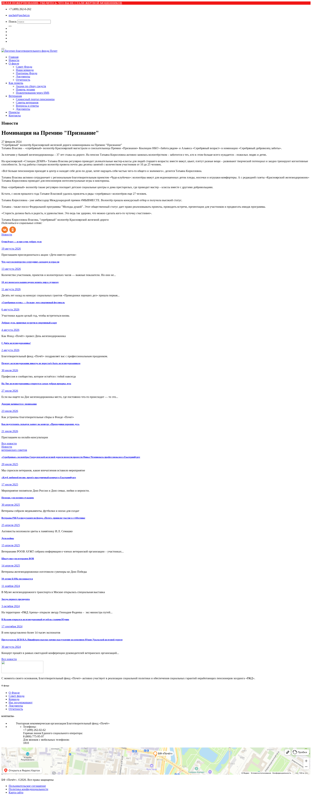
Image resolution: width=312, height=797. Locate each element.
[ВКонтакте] (5, 229)
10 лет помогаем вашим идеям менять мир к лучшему (30, 282)
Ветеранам (15, 96)
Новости (14, 60)
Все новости (9, 443)
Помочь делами (25, 89)
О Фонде (14, 692)
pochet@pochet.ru (19, 15)
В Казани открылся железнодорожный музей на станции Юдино (35, 619)
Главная (13, 57)
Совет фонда (16, 695)
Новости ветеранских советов (14, 448)
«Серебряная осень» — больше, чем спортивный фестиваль (33, 302)
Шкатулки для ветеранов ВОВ (17, 558)
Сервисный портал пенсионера (35, 99)
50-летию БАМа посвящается (17, 578)
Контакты (15, 115)
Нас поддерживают (20, 702)
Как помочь (16, 83)
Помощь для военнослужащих (17, 497)
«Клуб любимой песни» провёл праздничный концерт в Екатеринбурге (38, 477)
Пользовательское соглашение (27, 785)
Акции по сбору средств (31, 86)
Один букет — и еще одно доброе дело (21, 241)
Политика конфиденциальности (28, 789)
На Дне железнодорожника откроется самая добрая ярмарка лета (36, 383)
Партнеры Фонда (26, 73)
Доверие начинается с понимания (19, 404)
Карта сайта (16, 792)
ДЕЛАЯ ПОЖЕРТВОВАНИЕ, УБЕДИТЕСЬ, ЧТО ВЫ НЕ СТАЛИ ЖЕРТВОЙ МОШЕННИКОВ (61, 3)
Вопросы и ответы (27, 105)
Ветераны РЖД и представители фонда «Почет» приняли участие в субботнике (43, 518)
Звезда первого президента (15, 599)
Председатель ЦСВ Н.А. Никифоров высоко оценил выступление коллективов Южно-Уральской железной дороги (61, 639)
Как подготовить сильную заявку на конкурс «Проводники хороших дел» (40, 424)
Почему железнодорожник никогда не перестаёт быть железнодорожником (40, 363)
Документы (23, 76)
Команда (14, 699)
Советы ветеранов (27, 102)
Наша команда (25, 70)
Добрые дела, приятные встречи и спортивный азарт (29, 322)
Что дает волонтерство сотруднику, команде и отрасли (30, 261)
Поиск (13, 21)
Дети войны (7, 538)
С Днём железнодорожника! (16, 343)
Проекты (14, 112)
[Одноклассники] (13, 229)
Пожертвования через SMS (32, 92)
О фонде (14, 63)
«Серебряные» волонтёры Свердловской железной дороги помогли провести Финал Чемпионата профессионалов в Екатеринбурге (70, 457)
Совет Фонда (24, 66)
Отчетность (23, 79)
